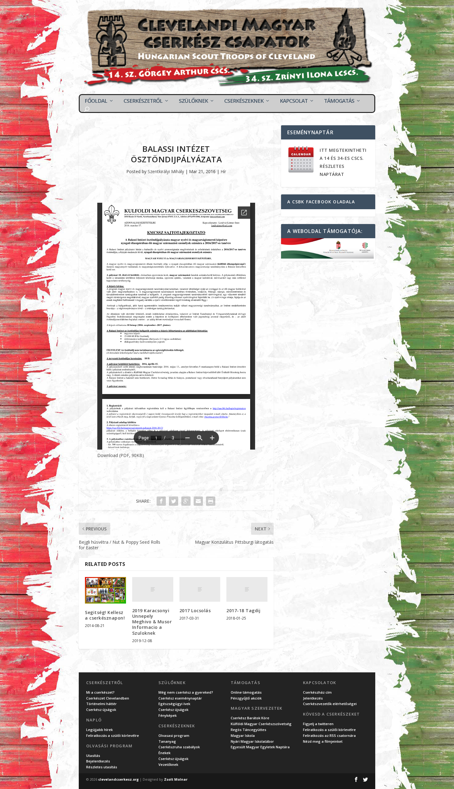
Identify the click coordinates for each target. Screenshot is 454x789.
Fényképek (167, 715)
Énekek (164, 752)
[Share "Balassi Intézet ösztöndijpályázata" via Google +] (186, 501)
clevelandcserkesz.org (118, 779)
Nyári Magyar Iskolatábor (252, 741)
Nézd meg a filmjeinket (323, 741)
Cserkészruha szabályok (179, 747)
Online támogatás (246, 692)
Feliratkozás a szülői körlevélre (112, 735)
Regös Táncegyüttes (248, 729)
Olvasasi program (173, 735)
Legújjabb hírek (99, 729)
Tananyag (167, 741)
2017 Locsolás (195, 610)
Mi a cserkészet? (100, 692)
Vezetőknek (168, 764)
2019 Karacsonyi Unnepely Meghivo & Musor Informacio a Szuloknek (152, 622)
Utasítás (93, 755)
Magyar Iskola (243, 735)
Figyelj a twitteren (318, 723)
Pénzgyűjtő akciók (246, 698)
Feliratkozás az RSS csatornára (329, 735)
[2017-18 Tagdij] (246, 589)
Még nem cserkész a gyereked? (185, 692)
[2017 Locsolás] (200, 589)
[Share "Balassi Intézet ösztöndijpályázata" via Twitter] (173, 501)
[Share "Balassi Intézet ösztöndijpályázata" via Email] (198, 501)
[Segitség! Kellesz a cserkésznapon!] (105, 590)
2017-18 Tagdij (243, 610)
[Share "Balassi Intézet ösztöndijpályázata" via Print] (210, 501)
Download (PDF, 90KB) (120, 455)
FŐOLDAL (96, 101)
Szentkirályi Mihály (166, 171)
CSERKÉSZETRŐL (143, 101)
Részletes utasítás (101, 767)
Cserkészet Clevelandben (107, 698)
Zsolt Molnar (175, 779)
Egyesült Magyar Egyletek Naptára (260, 747)
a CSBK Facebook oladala (321, 202)
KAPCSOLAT (294, 101)
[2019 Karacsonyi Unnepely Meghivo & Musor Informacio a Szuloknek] (152, 589)
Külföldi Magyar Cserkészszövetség (261, 723)
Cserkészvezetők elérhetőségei (330, 703)
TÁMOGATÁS (339, 101)
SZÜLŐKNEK (193, 101)
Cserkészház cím (317, 692)
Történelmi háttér (101, 703)
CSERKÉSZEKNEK (243, 101)
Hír (223, 171)
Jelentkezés (313, 698)
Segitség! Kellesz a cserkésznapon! (105, 615)
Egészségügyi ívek (174, 703)
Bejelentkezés (98, 761)
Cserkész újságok (101, 709)
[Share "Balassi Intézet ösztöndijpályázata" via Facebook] (161, 501)
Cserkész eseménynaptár (180, 698)
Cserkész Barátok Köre (250, 718)
